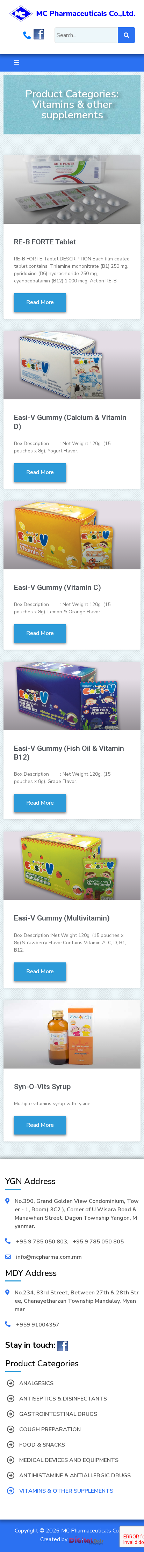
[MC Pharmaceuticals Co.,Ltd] (72, 13)
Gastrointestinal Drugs (58, 1414)
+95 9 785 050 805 (98, 1242)
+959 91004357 (37, 1325)
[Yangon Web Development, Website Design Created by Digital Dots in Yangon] (86, 1539)
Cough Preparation (50, 1429)
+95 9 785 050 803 (41, 1242)
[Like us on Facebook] (39, 36)
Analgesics (36, 1383)
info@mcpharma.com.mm (49, 1257)
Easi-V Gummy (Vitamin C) (57, 587)
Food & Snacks (42, 1445)
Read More (40, 302)
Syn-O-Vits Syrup (42, 1086)
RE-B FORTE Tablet (45, 242)
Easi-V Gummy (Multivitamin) (62, 918)
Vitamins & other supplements (66, 1491)
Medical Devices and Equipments (68, 1460)
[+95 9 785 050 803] (27, 36)
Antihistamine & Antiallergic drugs (75, 1475)
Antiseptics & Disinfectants (63, 1399)
